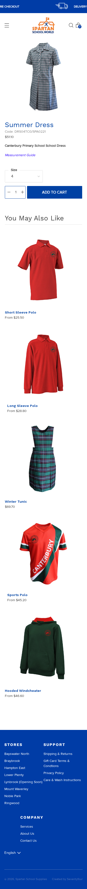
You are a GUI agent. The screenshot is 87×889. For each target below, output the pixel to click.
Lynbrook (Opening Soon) (23, 782)
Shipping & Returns (58, 754)
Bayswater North (16, 754)
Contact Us (28, 841)
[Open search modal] (71, 25)
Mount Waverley (16, 789)
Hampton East (14, 768)
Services (26, 826)
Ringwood (11, 803)
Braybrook (12, 761)
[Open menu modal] (6, 25)
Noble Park (12, 796)
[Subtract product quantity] (9, 192)
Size (14, 170)
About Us (27, 834)
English (10, 852)
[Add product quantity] (22, 192)
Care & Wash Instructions (62, 780)
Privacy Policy (54, 773)
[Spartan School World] (43, 25)
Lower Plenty (14, 775)
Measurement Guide (20, 155)
